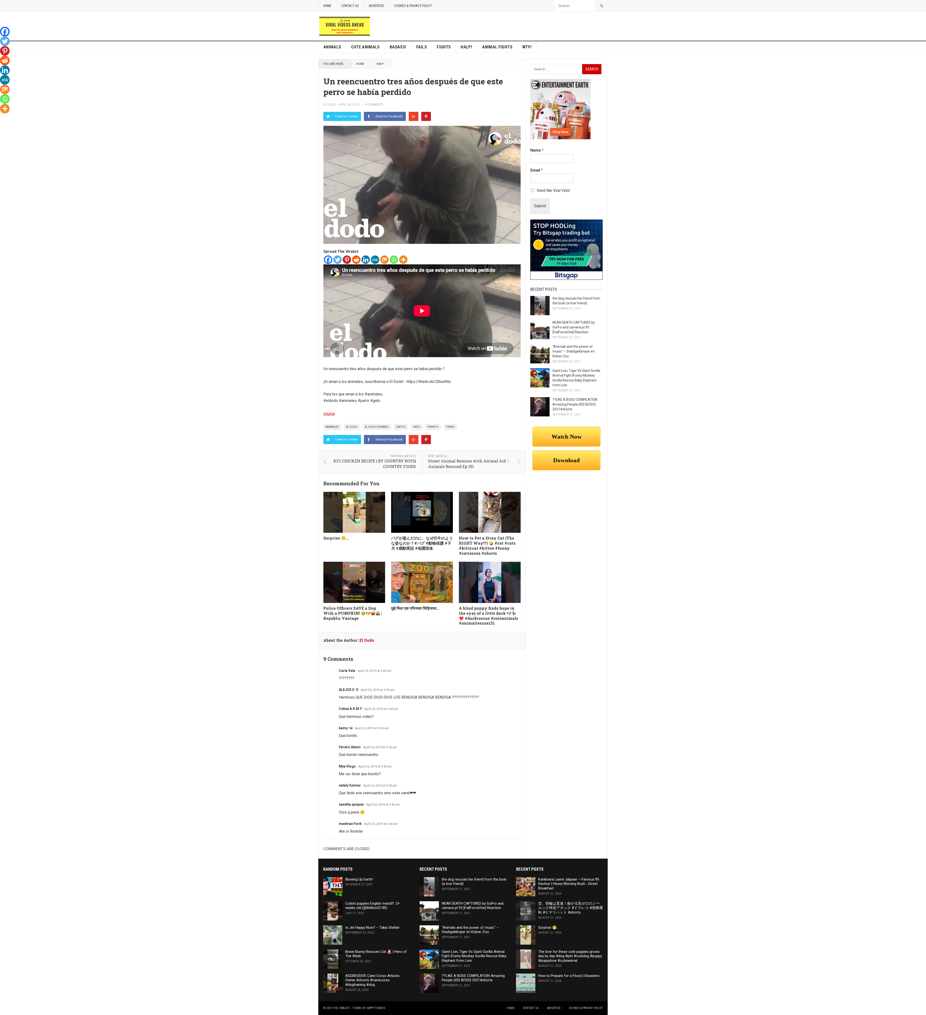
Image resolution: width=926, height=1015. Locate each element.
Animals (332, 46)
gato (416, 426)
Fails (421, 46)
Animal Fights (497, 46)
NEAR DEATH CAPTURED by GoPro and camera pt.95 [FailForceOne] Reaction (573, 327)
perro (450, 426)
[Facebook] (328, 259)
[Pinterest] (426, 116)
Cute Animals (365, 46)
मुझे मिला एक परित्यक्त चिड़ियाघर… (415, 608)
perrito (433, 426)
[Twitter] (337, 259)
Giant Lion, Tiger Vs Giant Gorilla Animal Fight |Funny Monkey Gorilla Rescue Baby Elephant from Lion (474, 956)
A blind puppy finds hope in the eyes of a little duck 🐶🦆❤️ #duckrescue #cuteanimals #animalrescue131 (488, 616)
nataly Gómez (350, 785)
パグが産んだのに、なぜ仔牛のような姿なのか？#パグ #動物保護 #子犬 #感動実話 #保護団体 (422, 543)
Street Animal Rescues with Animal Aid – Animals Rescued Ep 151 (468, 463)
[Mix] (384, 259)
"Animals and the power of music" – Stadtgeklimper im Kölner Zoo (573, 351)
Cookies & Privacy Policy (413, 6)
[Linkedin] (365, 259)
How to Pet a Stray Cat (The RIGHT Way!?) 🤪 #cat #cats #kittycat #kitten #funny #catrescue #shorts (487, 545)
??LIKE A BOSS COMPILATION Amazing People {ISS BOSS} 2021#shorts (574, 404)
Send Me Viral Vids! (553, 190)
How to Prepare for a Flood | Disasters (568, 976)
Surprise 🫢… (335, 538)
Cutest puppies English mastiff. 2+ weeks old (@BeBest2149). (372, 905)
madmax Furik (350, 824)
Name (537, 150)
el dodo (351, 426)
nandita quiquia (351, 804)
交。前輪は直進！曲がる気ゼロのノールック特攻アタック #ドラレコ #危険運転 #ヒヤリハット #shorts (570, 908)
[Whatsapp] (394, 259)
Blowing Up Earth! (359, 879)
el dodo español (377, 426)
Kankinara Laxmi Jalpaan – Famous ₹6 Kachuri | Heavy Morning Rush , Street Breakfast (568, 884)
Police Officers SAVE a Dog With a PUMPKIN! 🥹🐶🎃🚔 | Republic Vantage (352, 613)
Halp (379, 64)
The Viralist (341, 1008)
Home (327, 6)
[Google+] (413, 116)
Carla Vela (347, 671)
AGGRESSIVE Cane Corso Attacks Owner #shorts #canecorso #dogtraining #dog (372, 980)
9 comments (374, 104)
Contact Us (350, 6)
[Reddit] (356, 259)
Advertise (376, 6)
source (329, 413)
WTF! (526, 46)
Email (536, 170)
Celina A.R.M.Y (350, 709)
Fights (444, 46)
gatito (401, 426)
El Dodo (329, 104)
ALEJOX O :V (348, 690)
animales (332, 426)
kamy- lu (346, 728)
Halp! (466, 46)
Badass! (398, 46)
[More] (403, 259)
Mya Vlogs (347, 766)
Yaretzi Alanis (350, 747)
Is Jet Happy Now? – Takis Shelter (372, 927)
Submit (540, 206)
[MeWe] (375, 259)
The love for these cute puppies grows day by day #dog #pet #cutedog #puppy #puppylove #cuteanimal (570, 956)
